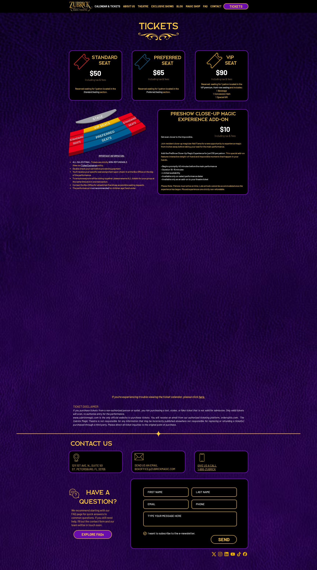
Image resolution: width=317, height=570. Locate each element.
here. (202, 396)
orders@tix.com (229, 417)
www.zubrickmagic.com (86, 417)
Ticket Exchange (89, 165)
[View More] (95, 75)
